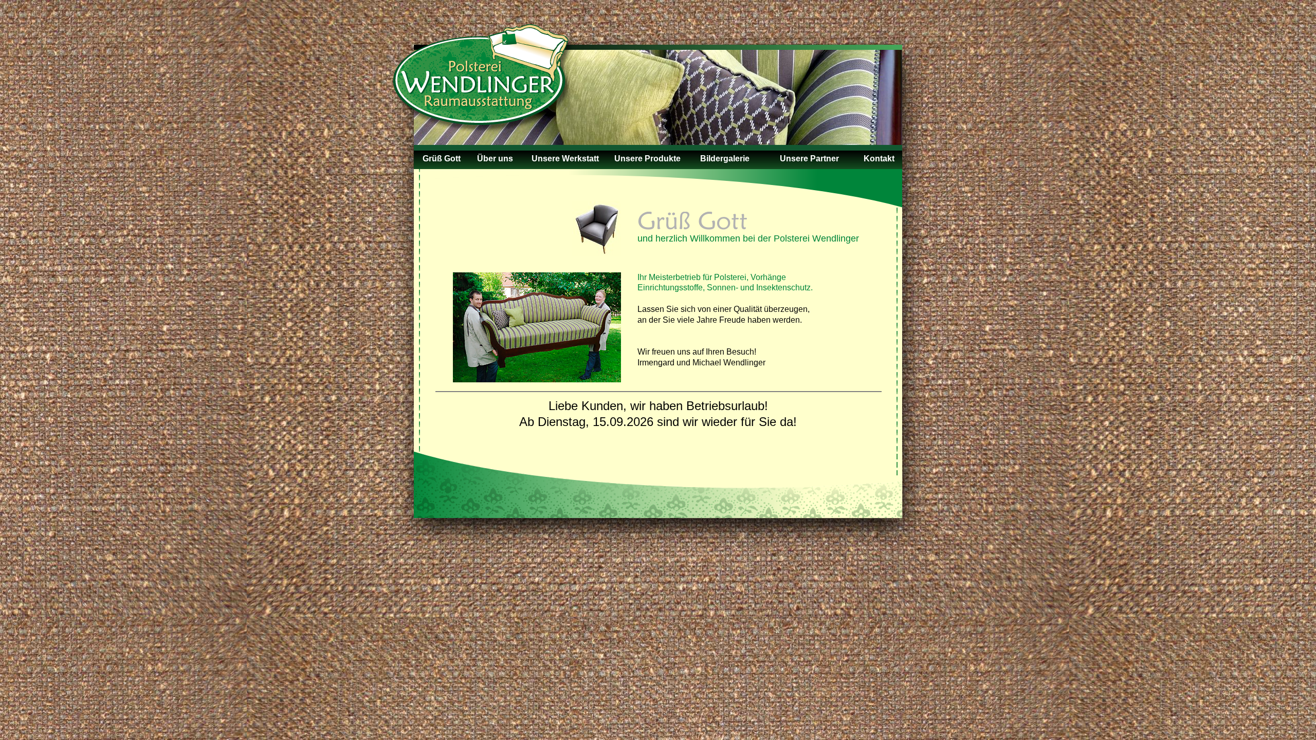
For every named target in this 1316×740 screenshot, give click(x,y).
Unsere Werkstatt (565, 158)
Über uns (495, 158)
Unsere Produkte (647, 158)
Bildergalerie (725, 158)
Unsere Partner (809, 158)
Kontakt (879, 158)
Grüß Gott (442, 158)
